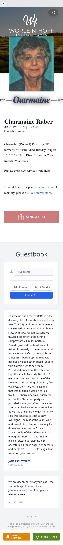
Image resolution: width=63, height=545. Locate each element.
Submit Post (31, 295)
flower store (43, 192)
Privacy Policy (21, 526)
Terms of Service (41, 526)
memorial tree (46, 187)
